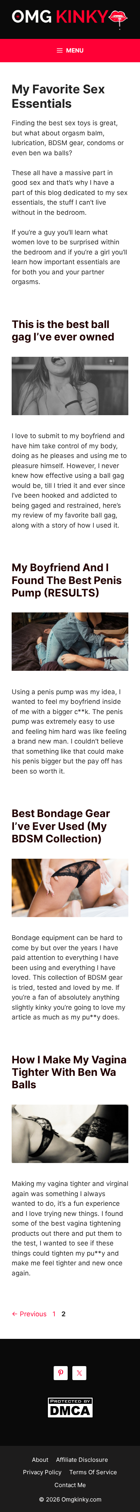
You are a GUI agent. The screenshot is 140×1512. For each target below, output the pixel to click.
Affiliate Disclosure (82, 1459)
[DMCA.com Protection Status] (70, 1407)
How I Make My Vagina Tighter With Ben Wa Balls (69, 1072)
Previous (29, 1314)
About (40, 1459)
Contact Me (70, 1485)
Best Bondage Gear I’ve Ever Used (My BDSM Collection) (61, 826)
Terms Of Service (93, 1472)
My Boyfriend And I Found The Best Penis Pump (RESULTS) (67, 580)
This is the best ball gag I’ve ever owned (63, 330)
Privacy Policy (42, 1472)
